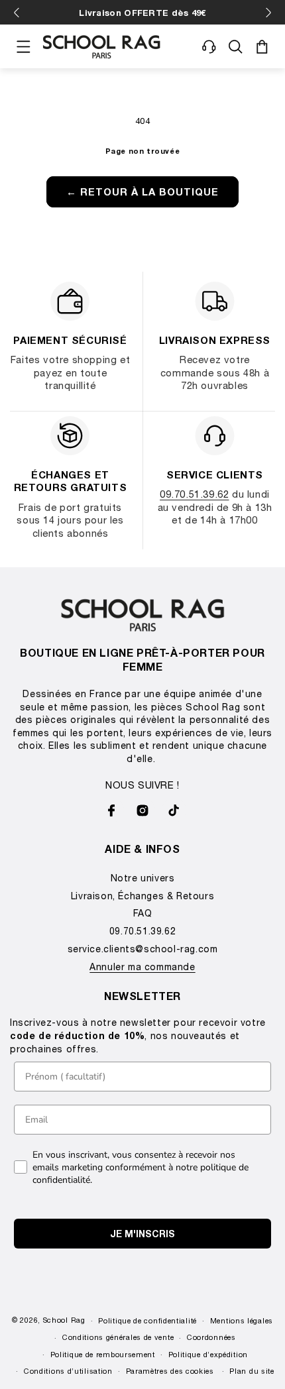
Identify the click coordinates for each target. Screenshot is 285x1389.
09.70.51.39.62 (194, 494)
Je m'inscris (142, 1233)
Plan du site (251, 1370)
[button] (23, 46)
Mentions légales (241, 1320)
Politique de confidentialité (147, 1320)
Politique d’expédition (208, 1354)
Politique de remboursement (102, 1354)
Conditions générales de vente (118, 1337)
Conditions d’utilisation (68, 1370)
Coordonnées (211, 1337)
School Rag (64, 1319)
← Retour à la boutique (142, 191)
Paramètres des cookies (170, 1370)
